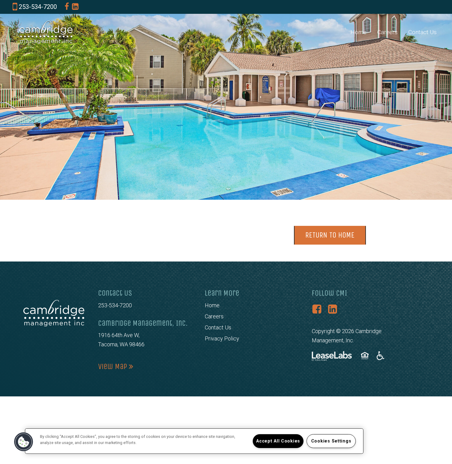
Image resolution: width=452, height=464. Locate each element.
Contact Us (422, 32)
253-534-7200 (115, 305)
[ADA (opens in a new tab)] (380, 355)
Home (359, 32)
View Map (113, 366)
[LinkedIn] (75, 6)
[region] (194, 441)
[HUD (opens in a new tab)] (366, 355)
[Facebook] (67, 6)
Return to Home (330, 235)
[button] (24, 442)
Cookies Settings (331, 441)
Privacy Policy (222, 338)
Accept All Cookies (278, 441)
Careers (387, 32)
